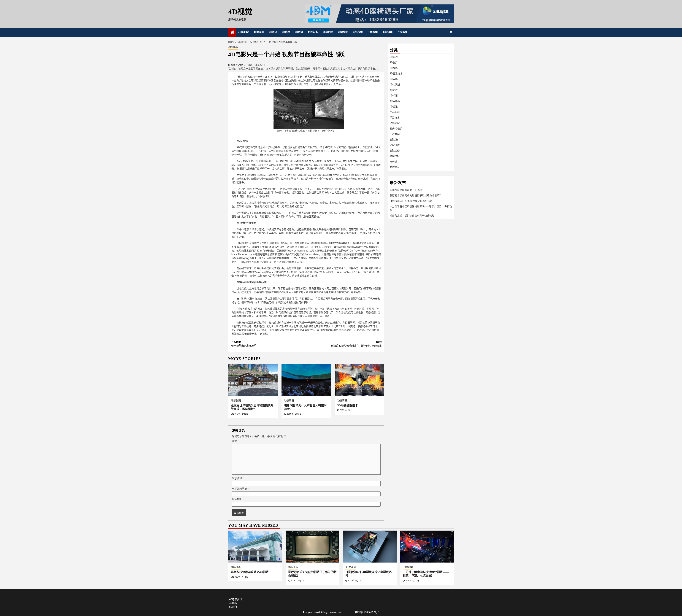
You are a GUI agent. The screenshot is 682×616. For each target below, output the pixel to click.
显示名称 (238, 478)
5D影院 (233, 606)
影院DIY (394, 139)
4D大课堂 (259, 32)
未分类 (393, 161)
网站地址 (237, 499)
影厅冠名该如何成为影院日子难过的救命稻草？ (416, 195)
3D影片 (394, 62)
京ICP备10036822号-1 (367, 612)
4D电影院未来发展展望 (243, 344)
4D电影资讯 (235, 599)
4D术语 (299, 32)
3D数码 (394, 68)
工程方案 (373, 32)
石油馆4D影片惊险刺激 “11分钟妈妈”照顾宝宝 (356, 344)
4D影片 (286, 32)
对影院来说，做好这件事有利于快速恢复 (412, 215)
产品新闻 (402, 32)
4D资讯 (273, 32)
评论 (235, 440)
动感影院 (328, 32)
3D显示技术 (396, 73)
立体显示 (395, 167)
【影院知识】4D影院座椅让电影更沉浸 (411, 200)
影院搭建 (388, 32)
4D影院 (233, 603)
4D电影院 (243, 32)
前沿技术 (358, 32)
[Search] (451, 32)
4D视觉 (240, 12)
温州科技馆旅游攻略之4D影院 (406, 189)
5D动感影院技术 (347, 405)
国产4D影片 (396, 128)
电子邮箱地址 (240, 488)
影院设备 (313, 32)
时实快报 (343, 32)
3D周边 (394, 57)
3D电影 (394, 79)
